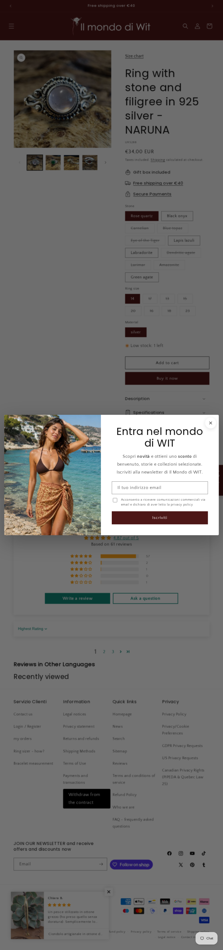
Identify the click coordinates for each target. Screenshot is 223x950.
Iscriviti (159, 517)
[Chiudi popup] (210, 423)
